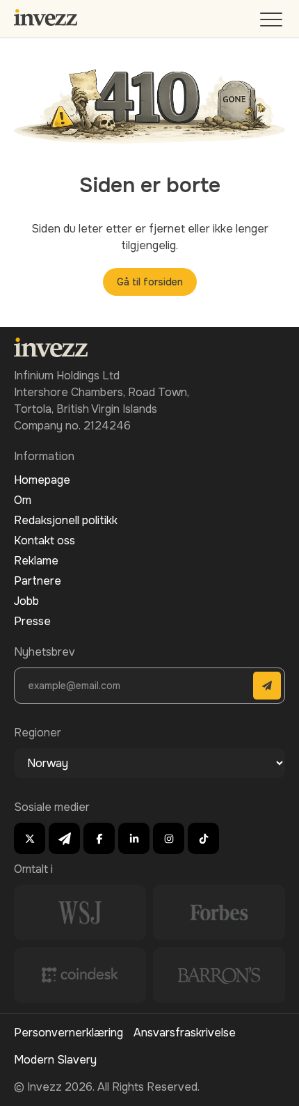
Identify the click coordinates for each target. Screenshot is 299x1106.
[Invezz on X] (29, 838)
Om (22, 500)
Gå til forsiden (150, 282)
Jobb (26, 601)
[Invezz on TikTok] (203, 838)
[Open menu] (272, 22)
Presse (32, 621)
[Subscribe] (267, 686)
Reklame (36, 560)
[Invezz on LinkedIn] (134, 838)
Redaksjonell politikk (66, 520)
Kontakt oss (44, 540)
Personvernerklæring (68, 1032)
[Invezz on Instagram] (168, 838)
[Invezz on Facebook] (99, 838)
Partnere (37, 581)
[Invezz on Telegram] (64, 838)
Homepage (42, 480)
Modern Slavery (55, 1059)
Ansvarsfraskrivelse (185, 1032)
